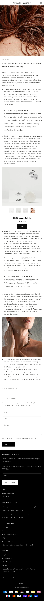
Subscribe (10, 482)
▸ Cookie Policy (7, 562)
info (7, 469)
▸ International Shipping (10, 534)
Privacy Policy (7, 405)
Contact (5, 527)
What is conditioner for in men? (12, 517)
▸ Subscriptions (7, 541)
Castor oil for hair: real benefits (12, 510)
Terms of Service (20, 405)
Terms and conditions (9, 565)
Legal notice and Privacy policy (12, 555)
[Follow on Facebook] (3, 578)
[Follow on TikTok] (14, 578)
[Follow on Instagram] (8, 578)
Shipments (5, 531)
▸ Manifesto (6, 497)
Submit (8, 444)
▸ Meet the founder (8, 493)
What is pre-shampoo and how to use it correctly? (19, 507)
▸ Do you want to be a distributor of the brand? (17, 545)
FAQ (3, 538)
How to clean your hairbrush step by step (15, 514)
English (21, 583)
